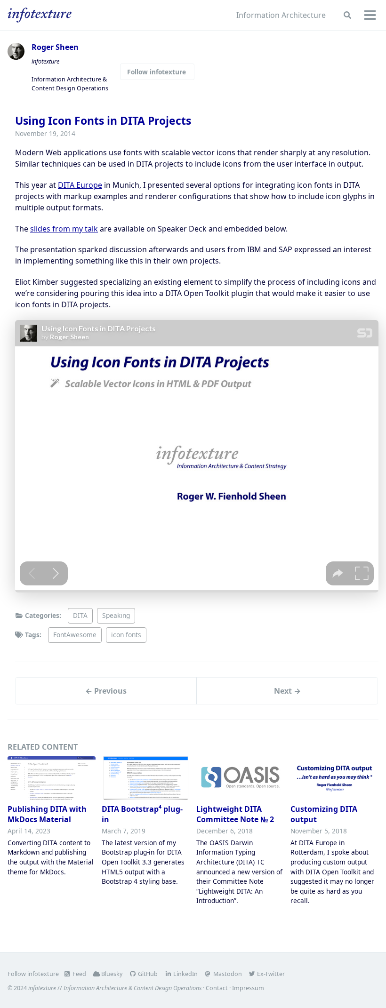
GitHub (147, 974)
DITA (80, 615)
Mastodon (227, 974)
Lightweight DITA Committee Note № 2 (235, 814)
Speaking (116, 615)
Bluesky (111, 974)
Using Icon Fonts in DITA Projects (103, 120)
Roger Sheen (55, 47)
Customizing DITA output (323, 814)
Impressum (248, 988)
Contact (217, 988)
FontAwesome (74, 634)
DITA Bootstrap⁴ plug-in (142, 814)
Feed (78, 974)
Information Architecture (281, 15)
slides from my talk (64, 229)
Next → (287, 691)
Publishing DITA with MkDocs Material (47, 814)
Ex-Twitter (270, 974)
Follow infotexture (157, 71)
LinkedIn (185, 974)
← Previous (106, 691)
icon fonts (126, 634)
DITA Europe (80, 185)
